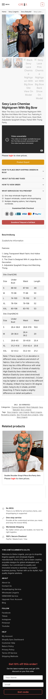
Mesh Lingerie (36, 412)
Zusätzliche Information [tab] (12, 240)
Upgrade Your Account (12, 599)
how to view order (11, 185)
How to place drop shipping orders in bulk (20, 171)
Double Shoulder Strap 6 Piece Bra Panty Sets (22, 475)
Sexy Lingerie (14, 12)
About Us (6, 582)
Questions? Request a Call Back (23, 222)
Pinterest (6, 623)
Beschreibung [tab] (8, 234)
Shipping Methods (10, 656)
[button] (42, 4)
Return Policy (8, 646)
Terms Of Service (9, 653)
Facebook (6, 613)
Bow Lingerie (12, 412)
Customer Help (8, 643)
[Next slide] (40, 35)
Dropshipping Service (11, 589)
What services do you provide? (17, 191)
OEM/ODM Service (10, 596)
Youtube (5, 626)
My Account (7, 636)
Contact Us (7, 586)
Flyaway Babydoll (18, 407)
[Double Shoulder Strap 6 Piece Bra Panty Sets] (22, 451)
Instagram (6, 619)
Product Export (23, 162)
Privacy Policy (8, 649)
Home (4, 12)
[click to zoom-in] (23, 35)
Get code (23, 692)
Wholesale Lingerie (10, 592)
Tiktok (4, 616)
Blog (4, 603)
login (11, 155)
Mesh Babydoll (32, 407)
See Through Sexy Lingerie (27, 415)
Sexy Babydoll (26, 12)
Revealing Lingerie (8, 415)
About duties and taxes (13, 179)
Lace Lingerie (24, 412)
